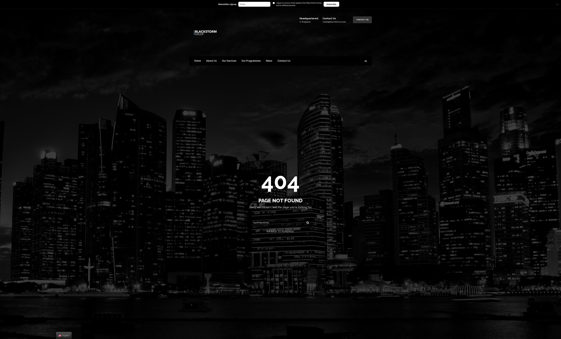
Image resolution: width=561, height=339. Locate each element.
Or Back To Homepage (280, 231)
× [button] (557, 4)
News (269, 60)
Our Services (229, 60)
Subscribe (331, 4)
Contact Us (362, 20)
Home (197, 60)
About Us (211, 60)
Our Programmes (251, 60)
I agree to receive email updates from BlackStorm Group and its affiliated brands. (299, 4)
